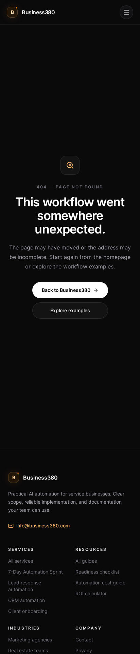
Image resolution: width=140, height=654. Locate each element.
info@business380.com (43, 525)
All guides (86, 561)
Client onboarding (28, 611)
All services (20, 561)
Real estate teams (28, 650)
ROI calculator (91, 593)
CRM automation (26, 600)
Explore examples (70, 310)
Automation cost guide (100, 582)
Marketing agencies (30, 639)
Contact (84, 639)
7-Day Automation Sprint (35, 572)
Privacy (83, 650)
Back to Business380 (66, 290)
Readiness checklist (97, 572)
